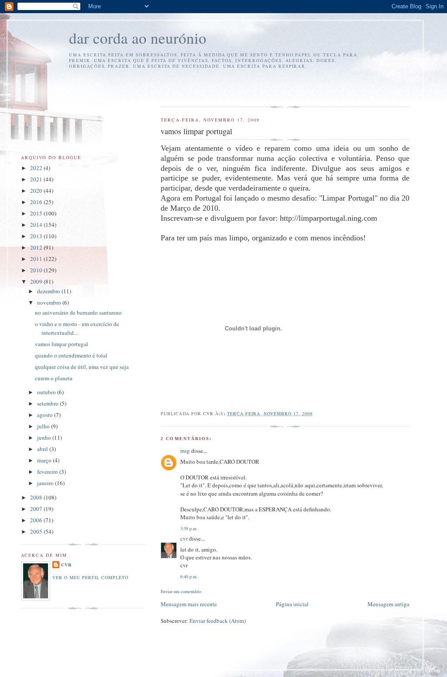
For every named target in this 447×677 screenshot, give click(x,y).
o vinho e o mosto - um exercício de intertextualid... (77, 328)
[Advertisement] (212, 86)
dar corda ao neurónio (137, 38)
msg (185, 451)
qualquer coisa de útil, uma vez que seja (82, 367)
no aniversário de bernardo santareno (78, 312)
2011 (37, 259)
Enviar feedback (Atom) (217, 621)
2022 (37, 168)
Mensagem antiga (388, 604)
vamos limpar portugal (61, 344)
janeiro (46, 483)
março (45, 460)
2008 (37, 497)
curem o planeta (53, 378)
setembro (48, 403)
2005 (37, 531)
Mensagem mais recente (189, 604)
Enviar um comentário (181, 591)
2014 (37, 225)
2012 (37, 247)
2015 (37, 213)
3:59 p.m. (189, 528)
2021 (37, 179)
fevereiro (48, 472)
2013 (37, 236)
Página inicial (292, 604)
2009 (37, 281)
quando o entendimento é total (71, 355)
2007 (37, 509)
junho (44, 437)
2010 (37, 270)
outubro (47, 392)
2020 (37, 190)
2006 (37, 520)
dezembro (49, 291)
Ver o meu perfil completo (90, 577)
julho (44, 426)
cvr (184, 538)
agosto (45, 415)
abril (43, 449)
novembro (49, 302)
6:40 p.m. (189, 576)
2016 (37, 202)
